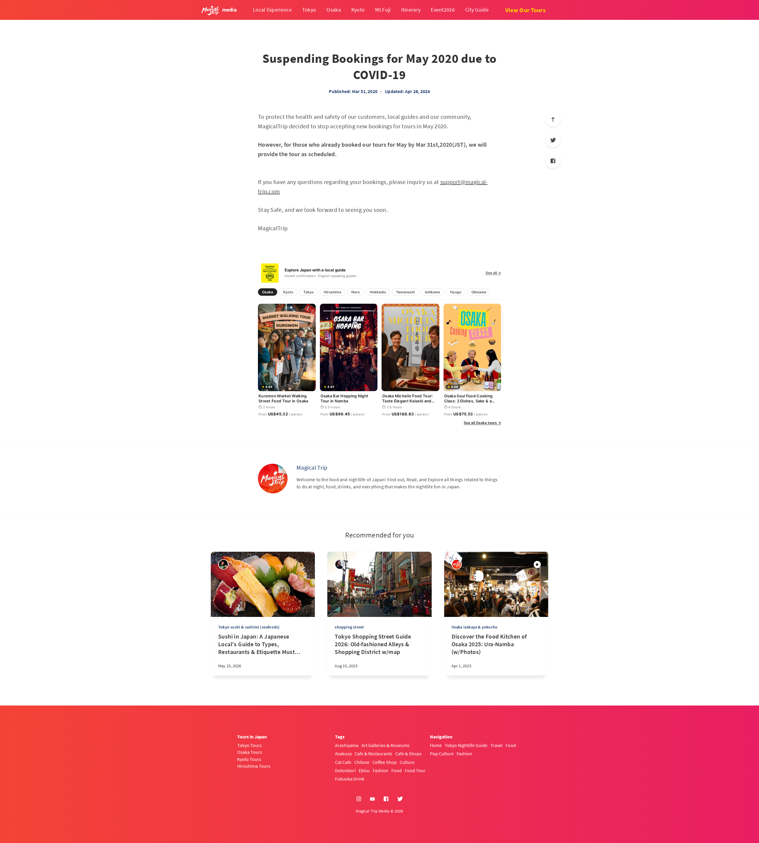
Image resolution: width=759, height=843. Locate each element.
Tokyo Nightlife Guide (466, 745)
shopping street (349, 627)
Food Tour (415, 770)
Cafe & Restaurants (373, 753)
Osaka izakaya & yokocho (475, 627)
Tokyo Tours (249, 745)
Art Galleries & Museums (385, 745)
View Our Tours (525, 10)
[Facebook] (553, 160)
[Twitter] (553, 140)
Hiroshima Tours (253, 766)
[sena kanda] (340, 564)
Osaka (333, 9)
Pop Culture (442, 753)
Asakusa (343, 753)
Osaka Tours (249, 752)
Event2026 (443, 9)
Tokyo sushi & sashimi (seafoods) (249, 627)
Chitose (361, 762)
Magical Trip (312, 467)
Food (396, 770)
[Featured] (537, 564)
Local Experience (272, 9)
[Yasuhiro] (223, 564)
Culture (407, 762)
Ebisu (364, 770)
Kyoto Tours (249, 759)
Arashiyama (346, 745)
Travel (496, 745)
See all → (493, 273)
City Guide (477, 9)
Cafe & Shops (408, 753)
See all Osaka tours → (482, 423)
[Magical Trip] (273, 478)
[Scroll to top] (553, 119)
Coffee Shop (384, 762)
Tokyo (309, 9)
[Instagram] (358, 799)
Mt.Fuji (382, 9)
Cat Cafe (343, 762)
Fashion (380, 770)
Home (436, 745)
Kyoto (358, 9)
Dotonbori (345, 770)
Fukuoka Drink (349, 778)
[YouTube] (372, 799)
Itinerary (411, 9)
